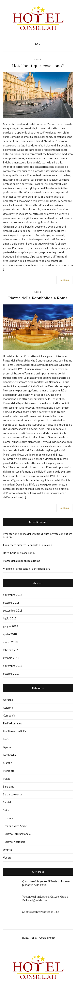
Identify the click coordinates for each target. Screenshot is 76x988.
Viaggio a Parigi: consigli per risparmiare (26, 568)
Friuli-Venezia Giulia (14, 731)
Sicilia (6, 810)
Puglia (6, 778)
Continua (65, 280)
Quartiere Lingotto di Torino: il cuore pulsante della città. (46, 883)
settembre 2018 (12, 610)
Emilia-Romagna (12, 723)
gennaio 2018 (11, 657)
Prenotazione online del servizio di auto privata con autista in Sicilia (37, 535)
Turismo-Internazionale (17, 833)
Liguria (7, 747)
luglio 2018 (9, 618)
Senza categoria (12, 794)
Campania (9, 715)
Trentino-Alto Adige (15, 826)
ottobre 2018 (11, 602)
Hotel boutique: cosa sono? (38, 65)
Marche (7, 762)
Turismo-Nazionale (14, 841)
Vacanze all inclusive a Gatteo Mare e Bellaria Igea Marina (45, 898)
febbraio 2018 (11, 650)
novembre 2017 (12, 665)
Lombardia (9, 755)
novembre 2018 (12, 594)
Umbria (7, 849)
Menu (39, 44)
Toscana (8, 818)
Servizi (7, 802)
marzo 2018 (10, 642)
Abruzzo (8, 699)
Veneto (7, 857)
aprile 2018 (10, 634)
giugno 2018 (10, 626)
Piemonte (8, 770)
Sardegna (8, 786)
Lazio (38, 59)
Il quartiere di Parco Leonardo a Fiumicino (27, 545)
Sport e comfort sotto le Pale (40, 912)
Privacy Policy (29, 937)
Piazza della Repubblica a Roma (38, 297)
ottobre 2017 (11, 673)
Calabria (8, 707)
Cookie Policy (47, 937)
